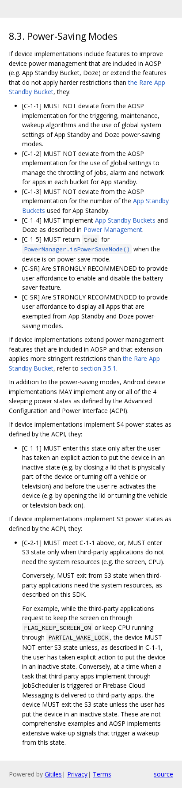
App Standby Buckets (125, 220)
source (163, 774)
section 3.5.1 (98, 368)
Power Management (112, 229)
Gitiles (53, 774)
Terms (102, 774)
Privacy (77, 774)
